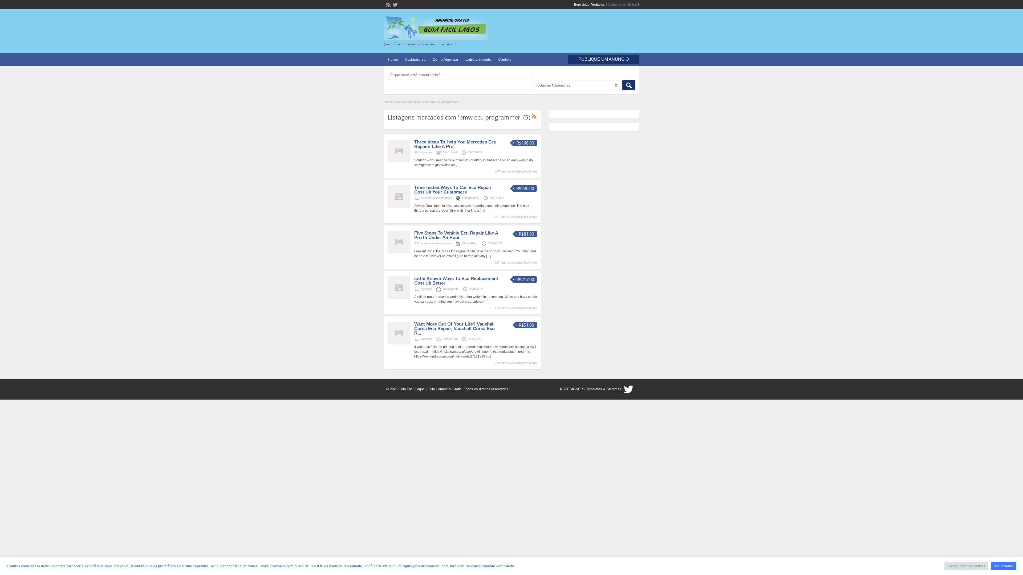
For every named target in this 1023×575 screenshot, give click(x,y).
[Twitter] (395, 4)
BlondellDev (469, 243)
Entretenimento (478, 59)
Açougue (426, 152)
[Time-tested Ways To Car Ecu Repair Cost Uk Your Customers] (399, 207)
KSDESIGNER (571, 389)
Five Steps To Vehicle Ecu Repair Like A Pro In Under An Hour (456, 235)
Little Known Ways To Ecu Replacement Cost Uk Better (456, 281)
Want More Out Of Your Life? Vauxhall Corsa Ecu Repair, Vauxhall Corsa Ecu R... (454, 329)
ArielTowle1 (450, 152)
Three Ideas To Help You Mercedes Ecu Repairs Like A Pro (455, 144)
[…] (458, 165)
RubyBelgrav (470, 197)
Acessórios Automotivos (436, 197)
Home (393, 59)
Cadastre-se (617, 4)
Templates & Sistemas (603, 389)
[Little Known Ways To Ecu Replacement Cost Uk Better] (399, 298)
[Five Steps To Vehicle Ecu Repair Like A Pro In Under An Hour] (399, 252)
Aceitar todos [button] (1003, 566)
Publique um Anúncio (603, 59)
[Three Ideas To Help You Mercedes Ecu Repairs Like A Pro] (399, 161)
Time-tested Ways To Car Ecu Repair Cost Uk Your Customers (453, 190)
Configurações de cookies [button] (966, 566)
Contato (505, 59)
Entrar (632, 4)
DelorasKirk (450, 338)
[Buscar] (628, 85)
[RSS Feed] (388, 4)
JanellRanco (450, 288)
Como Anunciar (445, 59)
